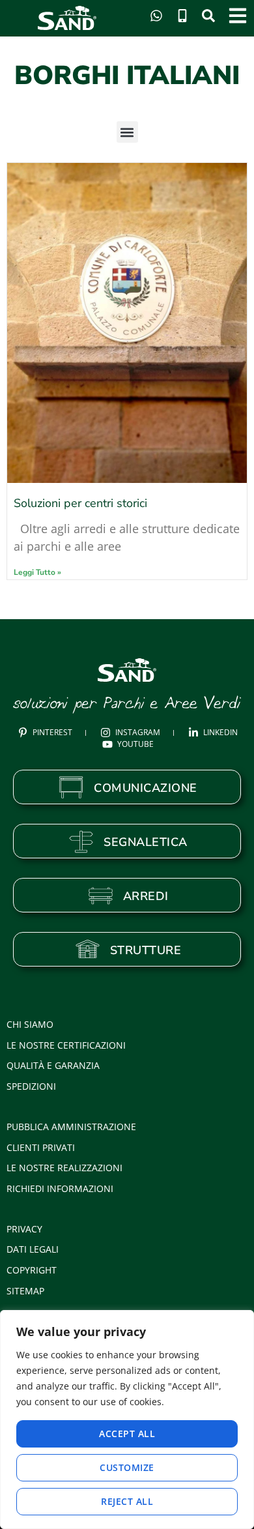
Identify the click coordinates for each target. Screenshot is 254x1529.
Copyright (32, 1270)
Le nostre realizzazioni (64, 1167)
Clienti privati (41, 1147)
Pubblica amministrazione (71, 1126)
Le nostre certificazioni (66, 1045)
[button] (127, 132)
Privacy (24, 1229)
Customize (127, 1467)
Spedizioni (31, 1086)
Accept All (127, 1433)
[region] (127, 1419)
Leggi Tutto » (37, 572)
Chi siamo (30, 1024)
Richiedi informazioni (60, 1188)
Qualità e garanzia (53, 1065)
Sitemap (25, 1291)
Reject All (127, 1501)
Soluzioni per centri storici (80, 503)
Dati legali (33, 1249)
